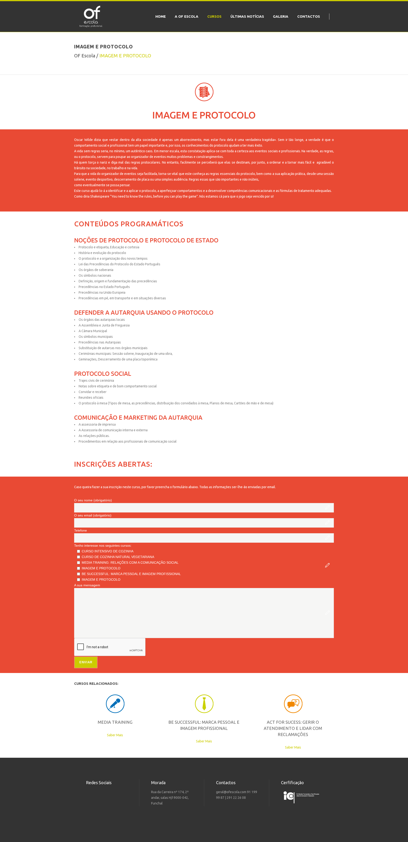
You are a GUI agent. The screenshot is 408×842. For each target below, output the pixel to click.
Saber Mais (115, 735)
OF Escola (84, 55)
